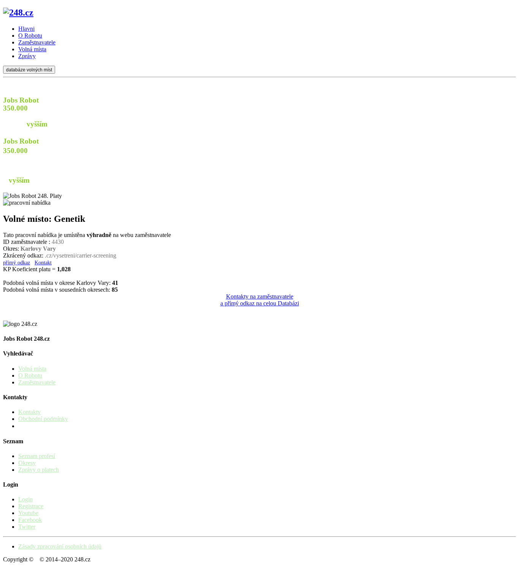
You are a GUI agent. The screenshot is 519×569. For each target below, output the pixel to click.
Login (25, 499)
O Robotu (30, 375)
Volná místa (32, 368)
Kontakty (29, 412)
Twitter (26, 526)
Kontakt (43, 263)
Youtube (28, 513)
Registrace (30, 506)
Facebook (30, 520)
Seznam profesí (36, 456)
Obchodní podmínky (43, 419)
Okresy (27, 463)
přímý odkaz (16, 263)
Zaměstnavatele (36, 382)
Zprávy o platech (38, 469)
